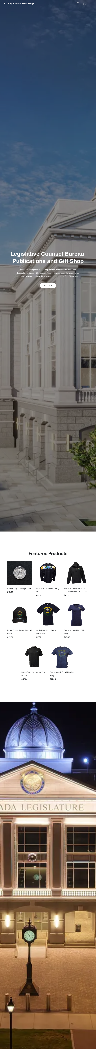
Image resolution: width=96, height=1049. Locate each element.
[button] (19, 3)
